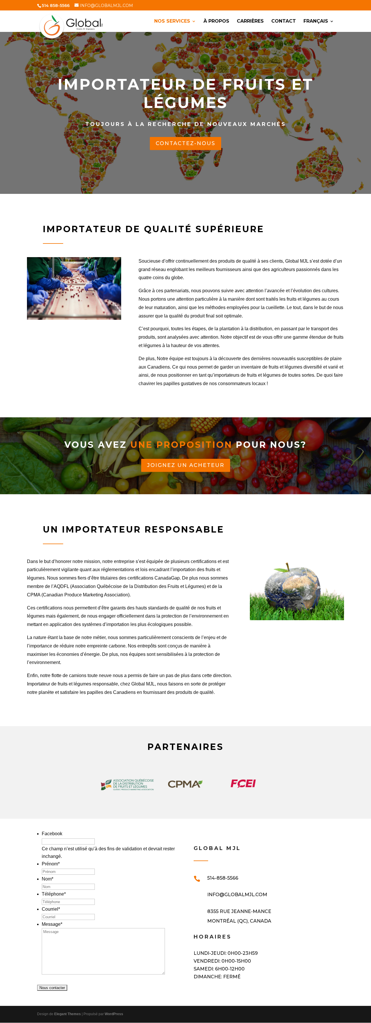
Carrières (250, 21)
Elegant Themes (67, 1014)
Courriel (51, 909)
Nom (47, 878)
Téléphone (54, 894)
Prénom (51, 863)
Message (52, 924)
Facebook (52, 833)
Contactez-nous (185, 143)
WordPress (114, 1014)
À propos (216, 21)
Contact (283, 21)
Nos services (172, 21)
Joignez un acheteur (185, 465)
